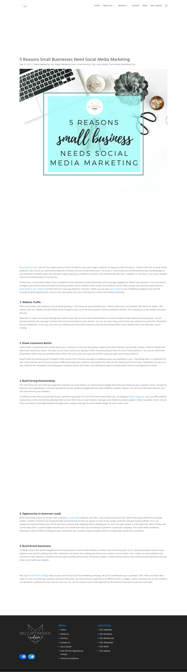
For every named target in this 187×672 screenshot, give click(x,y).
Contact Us (65, 642)
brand (130, 550)
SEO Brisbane (106, 634)
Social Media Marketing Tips (122, 64)
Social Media (102, 64)
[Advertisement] (93, 38)
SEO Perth (104, 646)
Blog (145, 6)
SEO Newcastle (106, 642)
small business (30, 267)
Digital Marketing (41, 64)
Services (122, 6)
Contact (135, 6)
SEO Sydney (105, 650)
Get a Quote (156, 6)
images (130, 359)
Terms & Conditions (70, 658)
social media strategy (38, 575)
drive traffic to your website (32, 289)
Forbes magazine (136, 396)
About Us (107, 6)
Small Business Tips (86, 64)
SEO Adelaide (106, 629)
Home (97, 6)
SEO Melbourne (107, 638)
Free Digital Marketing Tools (63, 64)
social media (115, 289)
